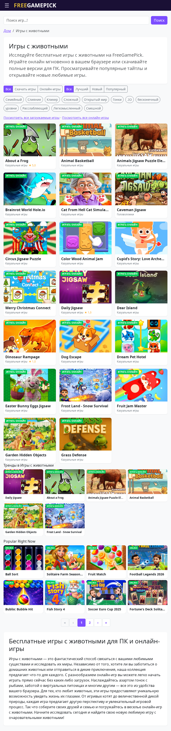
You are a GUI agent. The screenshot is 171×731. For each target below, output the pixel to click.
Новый (97, 89)
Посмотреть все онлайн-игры (85, 117)
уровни (11, 108)
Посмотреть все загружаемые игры (31, 117)
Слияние (34, 99)
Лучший (81, 89)
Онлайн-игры (50, 89)
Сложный (71, 99)
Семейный (14, 99)
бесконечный (148, 99)
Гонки (117, 99)
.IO (129, 99)
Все (8, 89)
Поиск (159, 20)
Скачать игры (25, 89)
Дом (7, 30)
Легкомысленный (66, 108)
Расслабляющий (35, 108)
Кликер (52, 99)
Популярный (116, 89)
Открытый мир (95, 99)
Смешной (93, 108)
